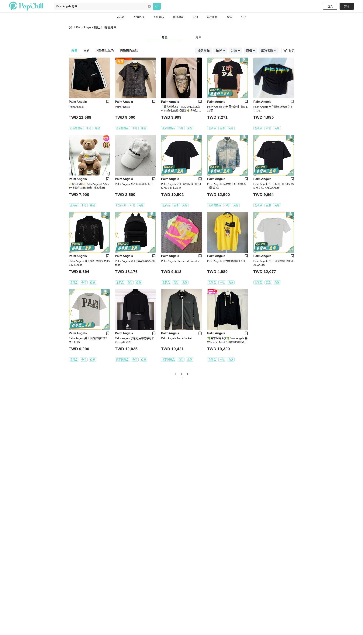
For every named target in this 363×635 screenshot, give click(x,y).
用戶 (198, 37)
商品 (164, 37)
